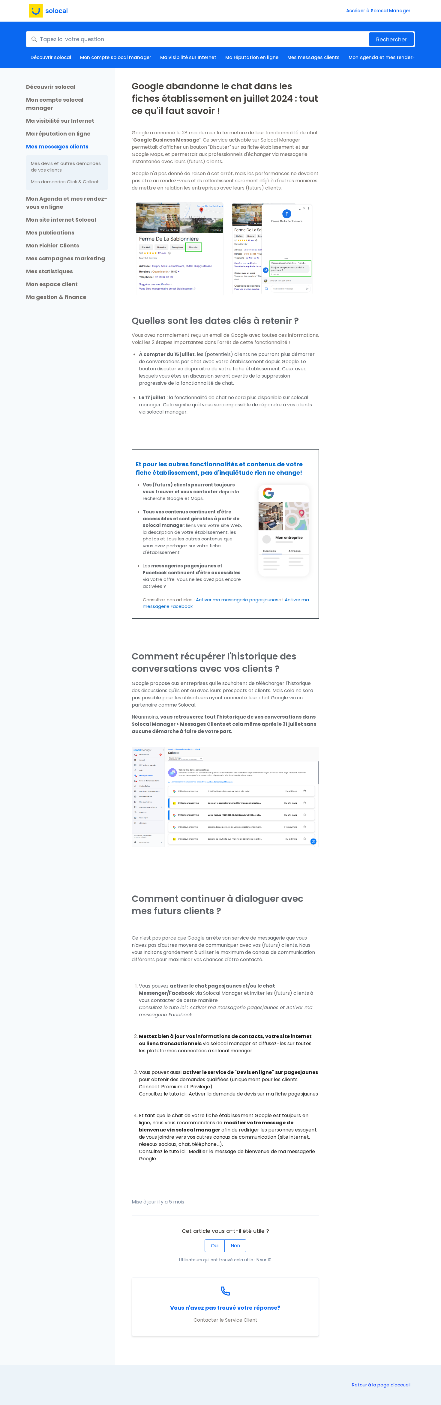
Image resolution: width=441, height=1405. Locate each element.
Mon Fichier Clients (52, 245)
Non (235, 1245)
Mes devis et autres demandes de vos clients (66, 166)
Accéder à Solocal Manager (378, 10)
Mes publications (50, 232)
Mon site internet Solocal (61, 219)
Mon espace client (52, 284)
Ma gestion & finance (56, 297)
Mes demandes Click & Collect (65, 181)
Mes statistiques (49, 271)
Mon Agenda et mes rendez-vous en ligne (66, 203)
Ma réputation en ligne (251, 57)
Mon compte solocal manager (115, 57)
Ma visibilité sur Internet (188, 57)
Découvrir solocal (51, 57)
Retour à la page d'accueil (381, 1385)
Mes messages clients (313, 57)
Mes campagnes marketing (65, 258)
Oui (214, 1245)
